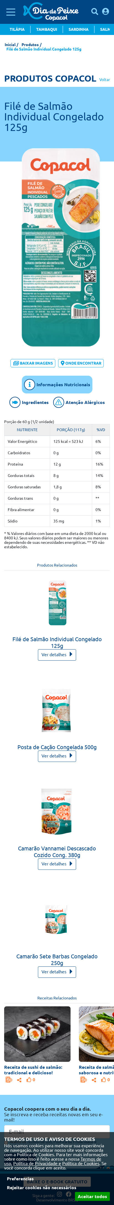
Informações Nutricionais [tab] (63, 384)
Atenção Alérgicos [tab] (85, 402)
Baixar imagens (36, 363)
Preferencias (20, 1178)
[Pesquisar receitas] (95, 11)
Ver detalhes (55, 654)
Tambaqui (46, 29)
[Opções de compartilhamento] (19, 1079)
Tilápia (17, 29)
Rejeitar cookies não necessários (41, 1187)
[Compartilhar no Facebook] (19, 1079)
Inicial (10, 44)
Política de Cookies (80, 1163)
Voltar (104, 79)
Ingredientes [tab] (35, 402)
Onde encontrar (83, 363)
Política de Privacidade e (37, 1163)
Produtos (30, 44)
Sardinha (79, 29)
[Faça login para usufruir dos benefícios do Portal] (105, 11)
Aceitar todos (92, 1196)
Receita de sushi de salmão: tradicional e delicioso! (33, 1070)
